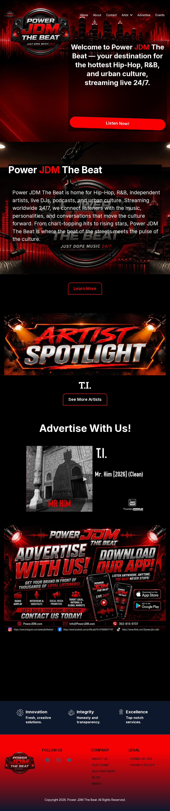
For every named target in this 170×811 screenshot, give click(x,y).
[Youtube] (69, 760)
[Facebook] (47, 760)
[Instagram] (58, 760)
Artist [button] (125, 15)
